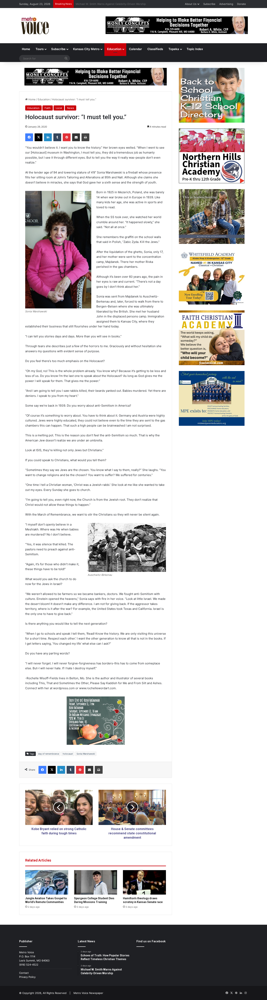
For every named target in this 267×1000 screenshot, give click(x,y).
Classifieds (155, 49)
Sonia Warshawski (86, 753)
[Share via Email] (76, 137)
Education (114, 49)
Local (59, 108)
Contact (24, 972)
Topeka (173, 49)
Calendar (135, 49)
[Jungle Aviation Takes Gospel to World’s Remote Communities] (46, 882)
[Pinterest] (67, 137)
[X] (38, 137)
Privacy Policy (27, 976)
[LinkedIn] (48, 137)
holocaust (68, 753)
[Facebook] (29, 137)
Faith (48, 108)
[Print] (85, 137)
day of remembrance (48, 753)
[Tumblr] (57, 137)
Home (26, 49)
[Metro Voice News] (34, 25)
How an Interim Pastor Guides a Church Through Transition (112, 3)
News (70, 108)
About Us (190, 3)
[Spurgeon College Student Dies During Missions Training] (95, 882)
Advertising (226, 3)
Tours (40, 49)
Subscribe (209, 3)
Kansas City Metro (86, 49)
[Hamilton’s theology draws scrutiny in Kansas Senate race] (144, 882)
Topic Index (195, 49)
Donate (241, 3)
